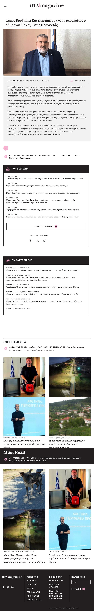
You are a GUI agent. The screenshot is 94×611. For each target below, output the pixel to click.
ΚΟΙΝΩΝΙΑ (9, 268)
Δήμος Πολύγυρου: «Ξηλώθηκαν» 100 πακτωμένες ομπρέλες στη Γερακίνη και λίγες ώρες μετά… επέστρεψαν (45, 302)
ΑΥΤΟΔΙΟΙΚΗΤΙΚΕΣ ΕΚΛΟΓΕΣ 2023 (24, 155)
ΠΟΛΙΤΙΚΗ (11, 80)
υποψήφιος (26, 158)
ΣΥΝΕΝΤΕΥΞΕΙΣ (34, 600)
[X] (39, 240)
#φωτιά (42, 461)
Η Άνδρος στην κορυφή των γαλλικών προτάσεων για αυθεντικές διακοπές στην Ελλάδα (44, 179)
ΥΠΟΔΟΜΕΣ (27, 275)
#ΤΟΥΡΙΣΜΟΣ (41, 347)
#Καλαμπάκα (29, 347)
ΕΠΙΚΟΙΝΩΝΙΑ (56, 577)
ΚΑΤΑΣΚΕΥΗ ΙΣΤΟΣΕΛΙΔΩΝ (58, 608)
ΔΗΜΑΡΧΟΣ (45, 155)
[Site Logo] (47, 6)
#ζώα (58, 458)
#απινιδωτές (78, 347)
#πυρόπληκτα (32, 461)
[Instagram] (46, 240)
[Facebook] (32, 240)
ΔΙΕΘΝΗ (31, 588)
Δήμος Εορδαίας (59, 155)
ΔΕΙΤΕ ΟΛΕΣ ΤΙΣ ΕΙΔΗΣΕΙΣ (44, 226)
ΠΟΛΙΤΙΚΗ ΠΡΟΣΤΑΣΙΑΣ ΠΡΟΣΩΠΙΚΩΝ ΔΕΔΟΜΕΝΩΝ (56, 595)
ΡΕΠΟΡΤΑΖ (17, 292)
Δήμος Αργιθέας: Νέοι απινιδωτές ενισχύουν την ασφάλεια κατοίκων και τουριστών (42, 193)
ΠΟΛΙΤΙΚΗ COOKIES (54, 586)
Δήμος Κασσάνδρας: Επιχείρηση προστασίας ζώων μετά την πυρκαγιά (37, 186)
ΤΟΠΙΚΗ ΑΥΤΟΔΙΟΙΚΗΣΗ (25, 80)
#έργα (69, 347)
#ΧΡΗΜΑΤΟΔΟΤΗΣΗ (56, 347)
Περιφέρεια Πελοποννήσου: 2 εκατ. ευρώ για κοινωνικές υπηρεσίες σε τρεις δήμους (42, 210)
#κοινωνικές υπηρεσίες (19, 350)
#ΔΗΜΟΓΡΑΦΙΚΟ (16, 347)
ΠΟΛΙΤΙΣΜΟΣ (33, 596)
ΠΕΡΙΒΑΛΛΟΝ (33, 592)
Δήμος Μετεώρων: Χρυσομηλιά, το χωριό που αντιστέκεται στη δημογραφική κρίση (42, 217)
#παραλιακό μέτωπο (39, 350)
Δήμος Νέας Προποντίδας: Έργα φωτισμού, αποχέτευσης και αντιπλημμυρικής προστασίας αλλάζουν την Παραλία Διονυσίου (40, 201)
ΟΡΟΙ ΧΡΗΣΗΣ (56, 581)
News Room (80, 80)
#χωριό (52, 350)
